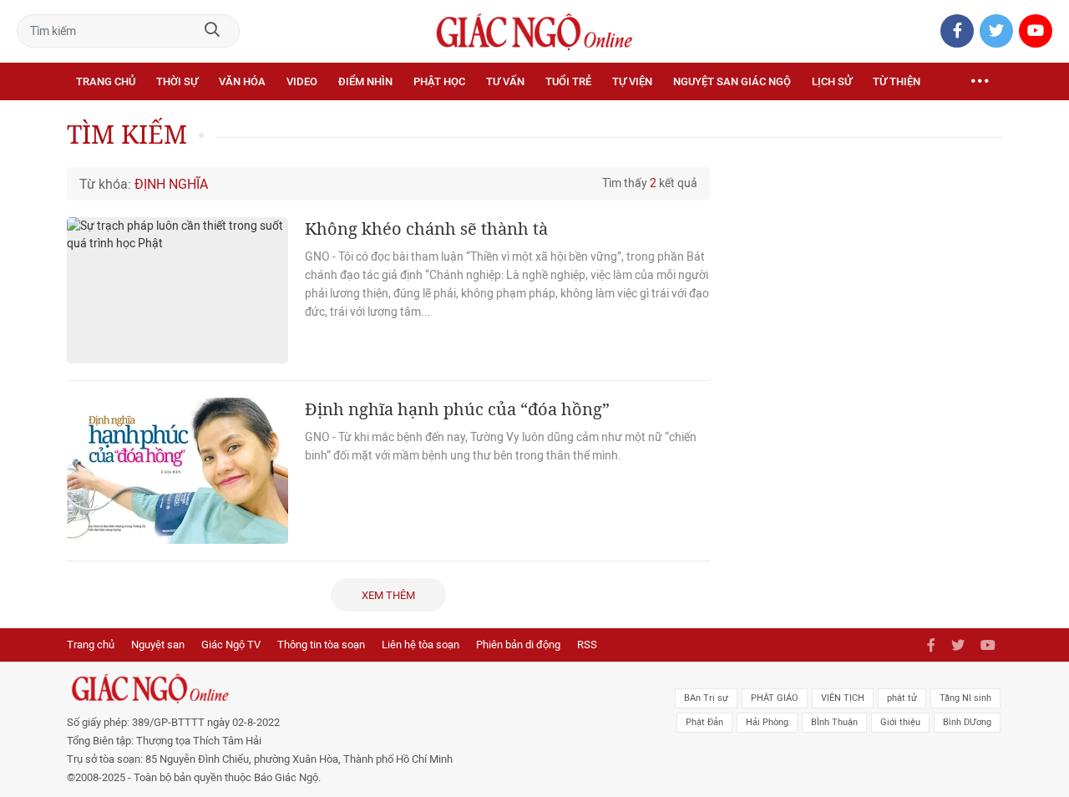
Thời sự (177, 81)
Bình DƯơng (967, 722)
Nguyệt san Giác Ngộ (732, 81)
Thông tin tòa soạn (321, 644)
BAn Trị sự (706, 698)
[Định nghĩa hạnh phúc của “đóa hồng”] (177, 471)
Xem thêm (388, 595)
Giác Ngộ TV (231, 644)
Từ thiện (896, 81)
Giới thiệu (900, 722)
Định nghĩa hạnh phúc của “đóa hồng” (457, 409)
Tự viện (632, 81)
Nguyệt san (158, 644)
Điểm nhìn (365, 81)
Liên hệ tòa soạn (420, 644)
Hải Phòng (767, 722)
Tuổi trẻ (568, 81)
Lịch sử (832, 81)
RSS (587, 644)
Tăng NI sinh (965, 698)
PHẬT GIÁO (774, 698)
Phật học (439, 81)
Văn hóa (242, 81)
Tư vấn (505, 81)
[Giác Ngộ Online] (347, 688)
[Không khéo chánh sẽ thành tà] (177, 290)
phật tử (902, 698)
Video (301, 81)
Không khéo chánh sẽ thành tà (426, 228)
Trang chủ (105, 81)
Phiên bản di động (518, 644)
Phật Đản (704, 722)
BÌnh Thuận (834, 722)
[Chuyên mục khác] (979, 82)
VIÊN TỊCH (842, 698)
